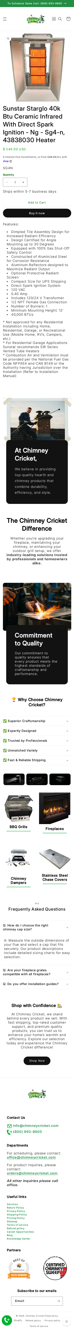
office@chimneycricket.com (31, 1157)
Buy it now (37, 213)
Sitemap (12, 1221)
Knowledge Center (18, 1238)
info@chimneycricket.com (36, 1126)
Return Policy (15, 1207)
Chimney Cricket (35, 1316)
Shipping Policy (17, 1214)
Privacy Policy (16, 1211)
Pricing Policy (16, 1217)
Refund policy (16, 1228)
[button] (5, 19)
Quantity (8, 174)
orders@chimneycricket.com (32, 1173)
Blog (10, 1235)
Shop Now (37, 1060)
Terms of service (17, 1224)
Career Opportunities (20, 1231)
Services (12, 1204)
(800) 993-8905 (27, 1132)
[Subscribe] (58, 1301)
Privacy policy (52, 1320)
